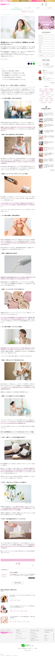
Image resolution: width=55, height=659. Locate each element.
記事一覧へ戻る (18, 582)
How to (2, 59)
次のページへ (17, 560)
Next (33, 565)
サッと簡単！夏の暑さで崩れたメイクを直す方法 (11, 77)
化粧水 (51, 98)
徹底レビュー (48, 92)
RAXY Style (17, 7)
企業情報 (19, 648)
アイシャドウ (19, 621)
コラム (40, 49)
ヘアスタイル (43, 96)
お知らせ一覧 (32, 632)
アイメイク (5, 57)
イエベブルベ (49, 96)
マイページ (17, 635)
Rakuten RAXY (5, 4)
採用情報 (35, 648)
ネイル (40, 47)
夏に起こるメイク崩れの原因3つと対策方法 (10, 70)
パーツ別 (15, 600)
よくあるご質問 (49, 7)
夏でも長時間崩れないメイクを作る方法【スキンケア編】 (13, 73)
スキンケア (41, 36)
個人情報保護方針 (24, 648)
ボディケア (40, 42)
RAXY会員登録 (46, 632)
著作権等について (30, 648)
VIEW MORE (52, 82)
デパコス (28, 621)
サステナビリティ (15, 655)
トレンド (47, 94)
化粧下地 (6, 59)
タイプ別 (50, 102)
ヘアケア (40, 45)
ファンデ (51, 100)
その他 (40, 51)
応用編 (19, 600)
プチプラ (24, 621)
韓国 (43, 92)
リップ (52, 94)
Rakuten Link (46, 638)
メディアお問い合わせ (33, 633)
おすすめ (15, 621)
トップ (6, 7)
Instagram (46, 635)
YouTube (45, 640)
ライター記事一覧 (31, 577)
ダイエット (41, 100)
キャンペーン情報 (27, 7)
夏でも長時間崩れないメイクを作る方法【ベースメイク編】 (13, 75)
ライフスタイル (44, 102)
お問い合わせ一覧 (8, 655)
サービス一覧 (3, 655)
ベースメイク (41, 38)
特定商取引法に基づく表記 (34, 640)
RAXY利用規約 (32, 638)
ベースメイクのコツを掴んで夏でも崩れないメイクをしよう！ (14, 79)
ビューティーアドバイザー (20, 638)
